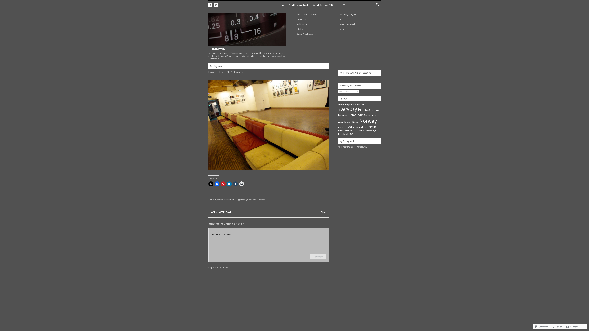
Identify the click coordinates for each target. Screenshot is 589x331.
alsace (341, 104)
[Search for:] (359, 4)
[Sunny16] (247, 45)
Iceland (367, 115)
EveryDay (347, 109)
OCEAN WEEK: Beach (219, 212)
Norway (368, 121)
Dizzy (325, 212)
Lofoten (347, 122)
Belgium (348, 104)
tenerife (341, 134)
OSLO (351, 126)
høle (360, 115)
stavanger (367, 130)
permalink (265, 200)
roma (340, 130)
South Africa (349, 131)
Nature (342, 29)
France (364, 109)
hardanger (342, 115)
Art (341, 19)
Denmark (357, 105)
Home (281, 5)
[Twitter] (215, 4)
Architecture (302, 24)
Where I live (301, 19)
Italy (374, 115)
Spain (359, 130)
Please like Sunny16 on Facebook (355, 73)
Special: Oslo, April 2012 (323, 5)
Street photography (348, 24)
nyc (339, 127)
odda (344, 127)
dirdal (364, 105)
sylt (374, 131)
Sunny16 (216, 49)
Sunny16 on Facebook (306, 34)
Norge (355, 122)
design (245, 200)
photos (364, 127)
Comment (318, 256)
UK (230, 200)
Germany (375, 110)
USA (351, 134)
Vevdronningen (237, 72)
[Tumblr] (210, 4)
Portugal (372, 127)
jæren (340, 122)
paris (358, 127)
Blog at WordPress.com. (218, 268)
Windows (300, 29)
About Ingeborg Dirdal (298, 5)
